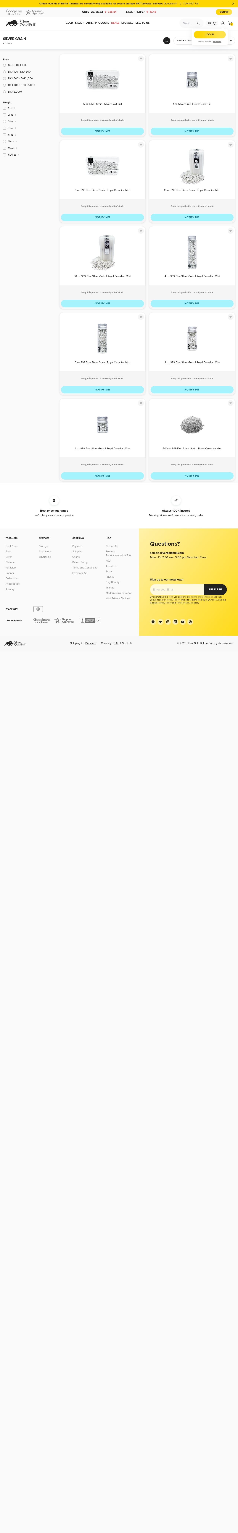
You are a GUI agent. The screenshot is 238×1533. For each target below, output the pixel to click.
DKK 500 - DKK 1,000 (20, 78)
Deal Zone (11, 546)
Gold (99, 12)
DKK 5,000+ (15, 91)
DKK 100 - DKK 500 (19, 71)
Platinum (10, 562)
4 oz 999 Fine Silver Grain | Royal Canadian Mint (192, 276)
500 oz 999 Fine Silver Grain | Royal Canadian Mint (192, 448)
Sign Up (224, 12)
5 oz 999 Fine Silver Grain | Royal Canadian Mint (102, 190)
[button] (191, 41)
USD (123, 643)
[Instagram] (168, 622)
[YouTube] (183, 622)
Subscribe (215, 589)
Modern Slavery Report (119, 593)
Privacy (110, 576)
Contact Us (112, 546)
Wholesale (45, 556)
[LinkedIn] (175, 622)
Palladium (11, 567)
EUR (129, 643)
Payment (77, 546)
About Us (111, 566)
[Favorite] (141, 58)
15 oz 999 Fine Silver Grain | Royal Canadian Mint (192, 190)
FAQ (108, 560)
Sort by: (181, 40)
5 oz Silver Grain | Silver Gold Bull (102, 104)
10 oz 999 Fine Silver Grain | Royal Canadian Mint (102, 276)
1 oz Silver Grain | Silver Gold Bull (192, 104)
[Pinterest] (190, 622)
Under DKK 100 (17, 65)
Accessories (13, 583)
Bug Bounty (112, 582)
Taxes (109, 571)
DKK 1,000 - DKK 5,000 (21, 85)
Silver (141, 12)
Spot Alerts (45, 551)
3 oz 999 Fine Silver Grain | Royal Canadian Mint (102, 362)
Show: (219, 40)
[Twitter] (160, 622)
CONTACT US (191, 3)
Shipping (77, 551)
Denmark (90, 643)
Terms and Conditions (84, 567)
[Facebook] (153, 622)
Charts (76, 556)
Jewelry (10, 589)
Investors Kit (79, 573)
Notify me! (102, 131)
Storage (43, 546)
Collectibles (12, 578)
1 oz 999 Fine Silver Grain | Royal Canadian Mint (102, 448)
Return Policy (80, 562)
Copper (10, 573)
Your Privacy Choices (118, 598)
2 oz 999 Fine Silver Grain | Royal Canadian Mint (192, 362)
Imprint (110, 587)
